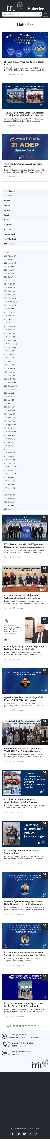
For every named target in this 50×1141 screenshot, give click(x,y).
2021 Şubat (9, 488)
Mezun (7, 205)
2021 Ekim (9, 460)
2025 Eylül (9, 295)
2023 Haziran (10, 389)
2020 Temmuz (10, 502)
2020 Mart (8, 509)
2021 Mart (9, 484)
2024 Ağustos (10, 340)
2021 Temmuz (10, 470)
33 (17, 1026)
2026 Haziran (10, 263)
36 (26, 1026)
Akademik (8, 196)
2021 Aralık (9, 453)
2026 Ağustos (10, 256)
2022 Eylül (9, 421)
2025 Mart (9, 316)
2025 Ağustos (10, 298)
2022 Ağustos (10, 425)
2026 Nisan (9, 270)
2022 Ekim (9, 418)
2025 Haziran (10, 305)
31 (11, 1026)
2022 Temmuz (10, 428)
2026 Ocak (9, 280)
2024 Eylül (9, 337)
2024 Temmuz (10, 344)
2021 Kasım (9, 456)
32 (14, 1026)
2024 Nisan (9, 354)
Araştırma (8, 225)
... (8, 1026)
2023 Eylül (9, 379)
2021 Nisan (9, 481)
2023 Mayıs (9, 393)
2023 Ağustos (10, 382)
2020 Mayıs (9, 505)
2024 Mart (9, 358)
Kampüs (7, 229)
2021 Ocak (9, 491)
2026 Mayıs (9, 266)
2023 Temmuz (10, 386)
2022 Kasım (9, 414)
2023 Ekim (9, 375)
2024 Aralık (9, 326)
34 (20, 1026)
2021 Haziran (10, 474)
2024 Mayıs (9, 351)
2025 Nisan (9, 312)
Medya (7, 210)
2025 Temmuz (10, 302)
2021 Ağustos (10, 467)
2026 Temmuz (10, 259)
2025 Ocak (9, 323)
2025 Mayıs (9, 309)
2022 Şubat (9, 446)
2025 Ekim (9, 291)
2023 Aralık (9, 368)
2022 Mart (9, 442)
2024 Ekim (9, 333)
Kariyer (7, 220)
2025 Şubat (9, 319)
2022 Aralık (9, 410)
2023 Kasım (9, 372)
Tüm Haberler (10, 191)
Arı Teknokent (10, 239)
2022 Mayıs (9, 435)
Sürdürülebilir (10, 234)
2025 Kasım (9, 288)
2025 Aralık (9, 284)
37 (29, 1026)
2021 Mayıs (9, 477)
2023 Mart (9, 400)
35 (23, 1026)
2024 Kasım (9, 330)
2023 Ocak (9, 407)
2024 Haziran (10, 347)
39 (35, 1026)
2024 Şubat (9, 361)
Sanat (6, 215)
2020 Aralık (9, 495)
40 (38, 1026)
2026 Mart (9, 273)
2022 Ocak (9, 449)
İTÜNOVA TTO (10, 244)
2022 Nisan (9, 439)
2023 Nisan (9, 396)
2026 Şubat (9, 277)
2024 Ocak (9, 365)
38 (32, 1026)
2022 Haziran (10, 432)
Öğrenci (7, 201)
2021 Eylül (9, 463)
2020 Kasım (9, 498)
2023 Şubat (9, 403)
